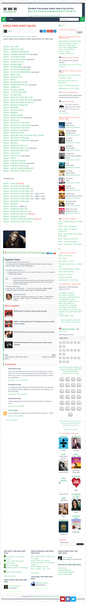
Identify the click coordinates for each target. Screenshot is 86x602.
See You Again (67, 557)
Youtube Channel (54, 16)
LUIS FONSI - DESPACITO (67, 295)
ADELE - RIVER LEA (11, 120)
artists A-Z (77, 367)
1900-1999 (65, 371)
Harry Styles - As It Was (66, 261)
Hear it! (77, 127)
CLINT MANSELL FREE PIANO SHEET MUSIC (16, 358)
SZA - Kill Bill (62, 258)
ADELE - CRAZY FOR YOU (13, 62)
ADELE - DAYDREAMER (12, 64)
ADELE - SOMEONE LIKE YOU (15, 145)
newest (70, 369)
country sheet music (73, 322)
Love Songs (63, 331)
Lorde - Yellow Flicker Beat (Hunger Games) (14, 562)
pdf (21, 253)
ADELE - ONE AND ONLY (13, 110)
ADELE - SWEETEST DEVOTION (16, 151)
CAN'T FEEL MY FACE (64, 570)
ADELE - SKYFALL (10, 143)
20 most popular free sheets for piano (18, 262)
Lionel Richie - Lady (64, 78)
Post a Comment (11, 420)
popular (69, 367)
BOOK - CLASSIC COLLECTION (68, 239)
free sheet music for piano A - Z (16, 270)
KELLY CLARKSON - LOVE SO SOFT (70, 310)
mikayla (11, 410)
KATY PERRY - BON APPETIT (68, 307)
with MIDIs (74, 371)
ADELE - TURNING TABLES (14, 130)
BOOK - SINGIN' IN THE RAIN (67, 242)
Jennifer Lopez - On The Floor (68, 280)
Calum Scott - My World (66, 49)
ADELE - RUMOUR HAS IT (13, 133)
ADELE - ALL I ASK (10, 47)
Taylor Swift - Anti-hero (66, 272)
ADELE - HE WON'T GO (12, 77)
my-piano (62, 367)
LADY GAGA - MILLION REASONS (69, 297)
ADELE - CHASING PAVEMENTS (16, 52)
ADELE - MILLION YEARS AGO (15, 105)
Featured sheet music (20, 278)
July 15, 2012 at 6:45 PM (15, 416)
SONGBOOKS (66, 425)
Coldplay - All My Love (66, 53)
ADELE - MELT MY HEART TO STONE (18, 102)
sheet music (70, 127)
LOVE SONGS (74, 425)
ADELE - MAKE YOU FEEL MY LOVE (18, 97)
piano (25, 253)
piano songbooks (67, 320)
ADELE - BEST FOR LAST (13, 49)
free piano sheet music (17, 36)
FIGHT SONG (62, 568)
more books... (35, 573)
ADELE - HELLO (9, 80)
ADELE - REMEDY (10, 112)
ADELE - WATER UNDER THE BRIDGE (18, 168)
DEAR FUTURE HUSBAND (66, 572)
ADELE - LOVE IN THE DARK (15, 92)
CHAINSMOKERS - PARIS (67, 299)
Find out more (63, 113)
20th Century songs (76, 421)
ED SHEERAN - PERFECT (66, 293)
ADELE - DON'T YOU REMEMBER (16, 69)
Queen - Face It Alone (65, 256)
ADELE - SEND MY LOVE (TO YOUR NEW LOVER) (23, 135)
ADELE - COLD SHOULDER (14, 57)
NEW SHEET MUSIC (74, 423)
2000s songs (64, 423)
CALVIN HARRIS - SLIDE (66, 316)
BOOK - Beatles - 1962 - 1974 (40, 569)
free (6, 253)
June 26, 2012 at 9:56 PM (16, 406)
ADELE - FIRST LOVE (11, 75)
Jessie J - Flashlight (12, 565)
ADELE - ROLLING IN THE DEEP (16, 123)
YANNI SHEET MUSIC (19, 294)
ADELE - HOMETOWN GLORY (15, 82)
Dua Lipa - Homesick (65, 277)
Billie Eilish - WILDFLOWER (67, 45)
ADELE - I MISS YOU (11, 87)
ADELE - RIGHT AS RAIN (13, 115)
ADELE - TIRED (9, 158)
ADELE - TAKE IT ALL (12, 153)
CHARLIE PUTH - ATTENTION (68, 305)
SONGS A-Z (67, 421)
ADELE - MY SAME (10, 107)
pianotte (75, 429)
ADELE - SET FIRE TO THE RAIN (16, 138)
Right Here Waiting (42, 583)
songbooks (66, 373)
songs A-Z (62, 369)
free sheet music (14, 253)
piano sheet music (33, 253)
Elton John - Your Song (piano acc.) (69, 75)
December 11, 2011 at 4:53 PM (18, 380)
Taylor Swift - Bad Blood (14, 572)
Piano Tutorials (41, 16)
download (48, 252)
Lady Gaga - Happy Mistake (68, 47)
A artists (28, 36)
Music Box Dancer (15, 586)
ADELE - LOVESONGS (12, 95)
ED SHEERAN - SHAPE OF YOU (68, 301)
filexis (70, 429)
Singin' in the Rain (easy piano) (68, 85)
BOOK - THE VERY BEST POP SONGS (70, 244)
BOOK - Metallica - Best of (39, 567)
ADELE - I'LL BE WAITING (13, 90)
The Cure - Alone (64, 51)
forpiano (66, 429)
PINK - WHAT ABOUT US (66, 303)
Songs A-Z (31, 16)
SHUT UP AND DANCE (65, 574)
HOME (61, 421)
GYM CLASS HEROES (49, 357)
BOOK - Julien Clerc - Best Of (40, 561)
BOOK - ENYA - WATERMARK (67, 226)
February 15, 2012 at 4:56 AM (17, 394)
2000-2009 (77, 369)
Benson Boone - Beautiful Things (70, 41)
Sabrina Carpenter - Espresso (69, 43)
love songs (75, 373)
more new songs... (10, 576)
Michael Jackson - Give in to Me (68, 88)
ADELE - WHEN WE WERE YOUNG (17, 171)
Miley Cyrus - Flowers (65, 274)
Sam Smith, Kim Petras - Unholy (68, 269)
